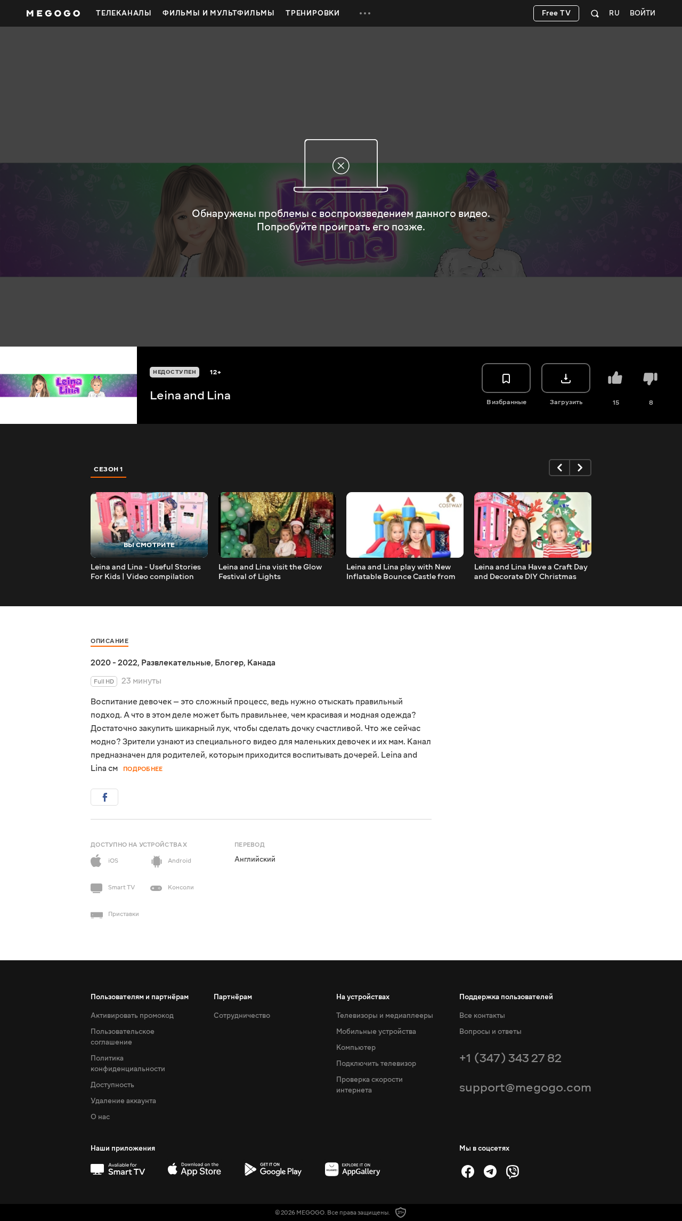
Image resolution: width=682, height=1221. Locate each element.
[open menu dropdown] (364, 13)
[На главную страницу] (53, 13)
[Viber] (512, 1171)
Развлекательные (176, 662)
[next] (580, 467)
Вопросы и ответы (490, 1032)
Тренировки (313, 13)
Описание (109, 641)
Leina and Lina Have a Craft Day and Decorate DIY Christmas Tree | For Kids (531, 572)
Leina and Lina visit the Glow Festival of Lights (270, 572)
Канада (261, 662)
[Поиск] (595, 13)
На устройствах (362, 997)
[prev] (559, 467)
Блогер (229, 662)
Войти (642, 13)
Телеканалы (124, 13)
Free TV (556, 13)
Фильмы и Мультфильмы (219, 13)
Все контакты (482, 1016)
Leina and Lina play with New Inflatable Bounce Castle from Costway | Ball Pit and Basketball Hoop (401, 572)
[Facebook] (467, 1171)
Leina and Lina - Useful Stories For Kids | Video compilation (146, 572)
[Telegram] (490, 1171)
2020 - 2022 (114, 662)
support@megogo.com (525, 1087)
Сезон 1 (109, 469)
